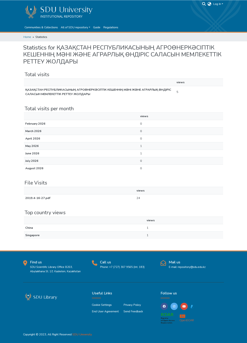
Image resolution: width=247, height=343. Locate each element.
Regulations (110, 27)
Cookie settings (102, 305)
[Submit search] (204, 4)
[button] (209, 4)
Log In (217, 4)
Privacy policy (132, 305)
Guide (96, 27)
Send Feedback (133, 311)
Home (27, 37)
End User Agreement (105, 311)
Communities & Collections (41, 27)
